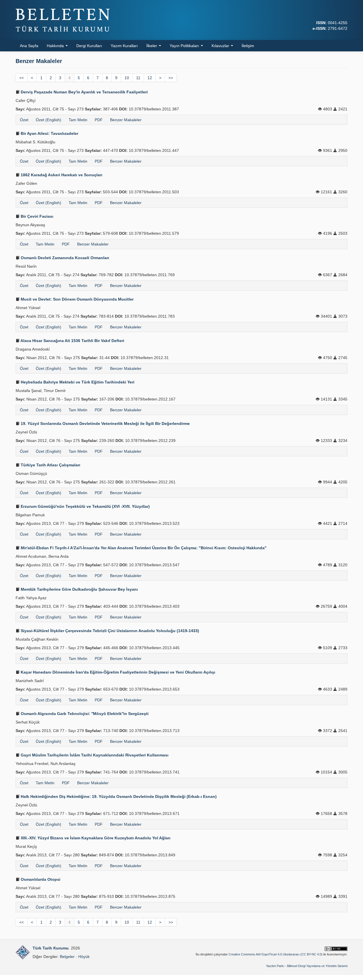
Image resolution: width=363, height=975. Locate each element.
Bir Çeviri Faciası (36, 216)
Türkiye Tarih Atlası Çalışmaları (50, 465)
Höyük (84, 956)
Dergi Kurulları (89, 45)
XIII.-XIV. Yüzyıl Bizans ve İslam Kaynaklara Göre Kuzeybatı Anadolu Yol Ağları (95, 838)
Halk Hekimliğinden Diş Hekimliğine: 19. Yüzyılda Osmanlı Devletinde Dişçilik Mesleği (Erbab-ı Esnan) (118, 796)
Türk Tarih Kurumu (51, 948)
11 (138, 78)
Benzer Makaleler (126, 120)
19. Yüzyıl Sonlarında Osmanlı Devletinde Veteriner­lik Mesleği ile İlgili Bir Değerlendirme (105, 423)
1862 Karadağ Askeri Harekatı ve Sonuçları (61, 175)
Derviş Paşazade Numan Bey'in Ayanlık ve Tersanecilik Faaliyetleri (84, 92)
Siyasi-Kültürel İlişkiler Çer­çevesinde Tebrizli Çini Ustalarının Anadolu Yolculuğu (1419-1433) (109, 630)
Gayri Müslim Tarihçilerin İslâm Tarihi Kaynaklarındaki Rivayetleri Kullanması (94, 755)
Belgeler (67, 956)
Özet (24, 120)
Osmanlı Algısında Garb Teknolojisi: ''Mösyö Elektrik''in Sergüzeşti (84, 713)
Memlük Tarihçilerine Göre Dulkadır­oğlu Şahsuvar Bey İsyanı (79, 589)
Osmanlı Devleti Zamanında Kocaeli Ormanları (64, 257)
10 (126, 78)
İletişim (248, 45)
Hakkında (56, 45)
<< (21, 78)
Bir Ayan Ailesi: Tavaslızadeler (49, 133)
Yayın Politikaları (185, 45)
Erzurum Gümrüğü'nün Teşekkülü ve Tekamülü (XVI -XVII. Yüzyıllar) (85, 506)
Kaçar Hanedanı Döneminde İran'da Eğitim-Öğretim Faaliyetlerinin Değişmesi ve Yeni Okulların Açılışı (117, 672)
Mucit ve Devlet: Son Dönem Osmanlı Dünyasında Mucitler (77, 299)
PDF (99, 120)
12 (149, 78)
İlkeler (152, 45)
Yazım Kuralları (124, 45)
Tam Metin (78, 120)
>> (170, 78)
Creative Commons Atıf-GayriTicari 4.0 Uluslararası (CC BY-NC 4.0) (275, 954)
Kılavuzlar (221, 45)
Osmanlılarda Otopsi (40, 879)
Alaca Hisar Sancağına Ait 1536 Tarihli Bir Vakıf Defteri (72, 340)
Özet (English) (48, 120)
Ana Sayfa (29, 45)
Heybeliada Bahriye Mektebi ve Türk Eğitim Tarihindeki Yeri (77, 382)
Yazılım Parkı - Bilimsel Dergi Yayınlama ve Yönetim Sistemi (306, 966)
